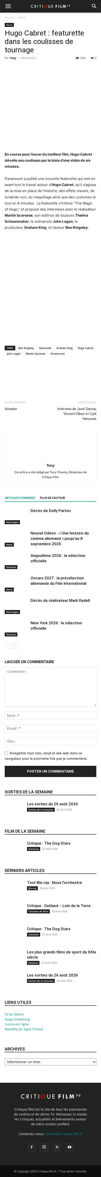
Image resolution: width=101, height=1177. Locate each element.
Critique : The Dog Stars (48, 843)
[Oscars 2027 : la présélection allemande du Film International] (16, 583)
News (22, 17)
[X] (20, 68)
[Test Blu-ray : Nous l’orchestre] (14, 892)
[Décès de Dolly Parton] (16, 516)
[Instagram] (44, 1147)
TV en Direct (14, 1014)
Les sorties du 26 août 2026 (52, 804)
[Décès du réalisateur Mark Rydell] (16, 606)
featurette (45, 348)
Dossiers (33, 962)
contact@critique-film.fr (63, 1134)
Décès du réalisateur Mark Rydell (60, 600)
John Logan (14, 353)
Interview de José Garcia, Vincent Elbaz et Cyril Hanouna (76, 414)
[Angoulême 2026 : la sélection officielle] (16, 561)
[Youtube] (69, 1147)
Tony (13, 58)
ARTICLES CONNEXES (20, 498)
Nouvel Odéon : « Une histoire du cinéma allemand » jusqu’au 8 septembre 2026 (60, 538)
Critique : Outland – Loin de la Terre (59, 905)
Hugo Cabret (85, 348)
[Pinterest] (31, 68)
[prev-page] (8, 646)
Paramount (57, 353)
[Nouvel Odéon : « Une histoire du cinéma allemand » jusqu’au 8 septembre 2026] (16, 538)
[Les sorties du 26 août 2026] (14, 813)
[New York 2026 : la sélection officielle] (16, 628)
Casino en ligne (17, 1024)
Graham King (64, 348)
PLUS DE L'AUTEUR (52, 498)
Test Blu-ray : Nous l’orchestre (54, 882)
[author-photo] (50, 459)
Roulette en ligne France (24, 1029)
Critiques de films (38, 911)
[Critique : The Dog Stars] (14, 853)
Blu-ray (32, 888)
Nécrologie (12, 522)
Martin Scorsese (35, 353)
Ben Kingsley (26, 348)
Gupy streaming (17, 1019)
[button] (8, 6)
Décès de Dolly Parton (51, 510)
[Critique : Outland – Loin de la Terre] (14, 915)
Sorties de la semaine (29, 791)
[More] (53, 68)
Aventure (33, 848)
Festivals (11, 567)
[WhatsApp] (42, 68)
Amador (11, 409)
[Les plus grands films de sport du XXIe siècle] (14, 961)
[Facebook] (9, 68)
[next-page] (15, 646)
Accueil (9, 17)
